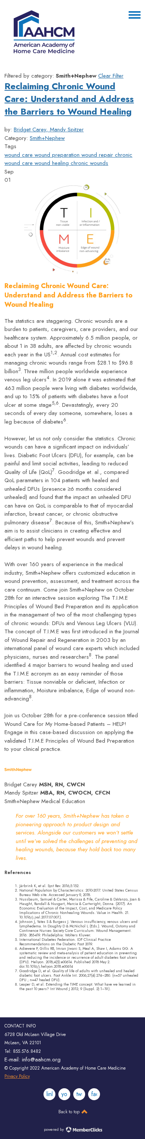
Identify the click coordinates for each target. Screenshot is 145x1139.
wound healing (51, 163)
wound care (18, 155)
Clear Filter (110, 76)
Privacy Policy (17, 1076)
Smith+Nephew (47, 138)
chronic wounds (88, 163)
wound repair (96, 155)
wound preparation (56, 155)
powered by (54, 1129)
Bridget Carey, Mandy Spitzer (49, 129)
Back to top (69, 1111)
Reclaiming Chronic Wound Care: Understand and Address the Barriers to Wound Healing (69, 98)
